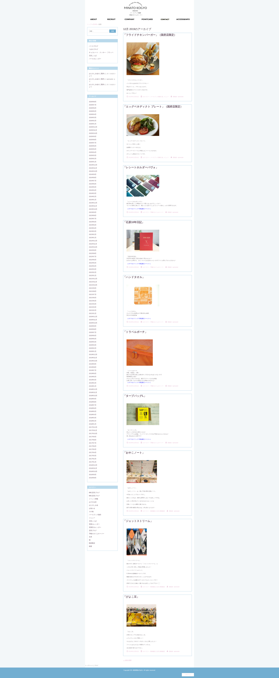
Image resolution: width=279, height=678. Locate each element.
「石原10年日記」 (133, 222)
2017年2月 (92, 459)
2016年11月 (93, 468)
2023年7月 (92, 218)
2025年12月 (93, 127)
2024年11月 (93, 168)
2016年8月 (92, 478)
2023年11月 (93, 206)
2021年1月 (92, 313)
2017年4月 (92, 452)
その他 (91, 511)
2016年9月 (92, 474)
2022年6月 (92, 260)
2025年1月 (92, 162)
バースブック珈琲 (155, 96)
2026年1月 (92, 124)
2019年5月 (92, 376)
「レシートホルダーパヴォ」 (140, 167)
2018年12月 (93, 389)
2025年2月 (92, 158)
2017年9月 (92, 437)
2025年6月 (92, 146)
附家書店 (162, 511)
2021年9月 (92, 288)
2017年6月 (92, 446)
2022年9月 (92, 250)
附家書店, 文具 (154, 511)
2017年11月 (93, 430)
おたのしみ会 (93, 505)
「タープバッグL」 (134, 395)
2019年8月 (92, 367)
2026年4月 (92, 114)
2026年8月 (92, 102)
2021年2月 (92, 310)
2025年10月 (93, 133)
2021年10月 (93, 285)
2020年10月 (93, 323)
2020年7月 (92, 332)
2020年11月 (93, 320)
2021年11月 (93, 282)
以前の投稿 (127, 660)
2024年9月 (92, 174)
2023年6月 (92, 222)
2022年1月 (92, 275)
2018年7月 (92, 405)
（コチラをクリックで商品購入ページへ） (139, 439)
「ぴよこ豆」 (131, 596)
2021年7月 (92, 294)
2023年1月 (92, 237)
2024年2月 (92, 196)
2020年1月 (92, 351)
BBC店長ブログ (94, 492)
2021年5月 (92, 301)
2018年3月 (92, 418)
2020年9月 (92, 326)
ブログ (96, 665)
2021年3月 (92, 307)
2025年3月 (92, 155)
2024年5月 (92, 187)
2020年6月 (92, 335)
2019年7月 (92, 370)
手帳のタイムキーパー (156, 212)
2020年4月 (92, 342)
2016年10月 (93, 471)
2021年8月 (92, 291)
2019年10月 (93, 361)
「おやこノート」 (134, 452)
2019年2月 (92, 383)
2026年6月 (92, 108)
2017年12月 (93, 427)
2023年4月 (92, 228)
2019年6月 (92, 373)
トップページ (89, 665)
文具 (90, 537)
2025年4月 (92, 152)
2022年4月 (92, 266)
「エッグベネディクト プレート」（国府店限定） (153, 106)
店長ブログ (93, 530)
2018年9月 (92, 399)
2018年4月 (92, 414)
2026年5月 (92, 111)
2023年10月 (93, 209)
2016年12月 (93, 465)
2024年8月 (92, 177)
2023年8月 (92, 215)
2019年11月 (93, 358)
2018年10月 (93, 395)
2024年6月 (92, 184)
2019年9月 (92, 364)
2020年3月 (92, 345)
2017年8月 (92, 440)
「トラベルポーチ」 (135, 331)
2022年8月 (92, 253)
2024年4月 (92, 190)
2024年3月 (92, 193)
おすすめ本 (93, 502)
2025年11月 (93, 130)
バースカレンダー (95, 59)
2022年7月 (92, 256)
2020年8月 (92, 329)
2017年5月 (92, 449)
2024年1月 (92, 200)
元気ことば (93, 55)
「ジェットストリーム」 (138, 520)
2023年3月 (92, 231)
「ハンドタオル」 (134, 277)
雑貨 (90, 546)
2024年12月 (93, 165)
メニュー (92, 518)
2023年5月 (92, 225)
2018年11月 (93, 392)
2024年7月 (92, 181)
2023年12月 (93, 203)
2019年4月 (92, 380)
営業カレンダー (94, 524)
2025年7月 (92, 143)
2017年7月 (92, 443)
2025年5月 (92, 149)
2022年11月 (93, 244)
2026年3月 (92, 117)
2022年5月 (92, 263)
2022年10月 (93, 247)
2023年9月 (92, 212)
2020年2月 (92, 348)
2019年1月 (92, 386)
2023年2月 (92, 234)
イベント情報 (93, 499)
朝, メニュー (165, 96)
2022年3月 (92, 269)
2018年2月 (92, 421)
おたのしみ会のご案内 (96, 73)
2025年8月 (92, 139)
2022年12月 (93, 241)
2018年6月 (92, 408)
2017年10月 (93, 433)
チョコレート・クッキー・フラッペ (101, 52)
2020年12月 (93, 316)
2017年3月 (92, 455)
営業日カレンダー (95, 527)
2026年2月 (92, 120)
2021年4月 (92, 304)
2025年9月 (92, 136)
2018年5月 (92, 411)
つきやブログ (93, 49)
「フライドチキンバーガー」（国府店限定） (150, 34)
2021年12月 (93, 279)
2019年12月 (93, 354)
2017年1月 (92, 462)
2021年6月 (92, 297)
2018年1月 (92, 424)
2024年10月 (93, 171)
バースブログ (93, 46)
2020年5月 (92, 339)
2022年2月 (92, 272)
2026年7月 (92, 105)
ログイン (188, 674)
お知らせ (92, 508)
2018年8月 (92, 402)
